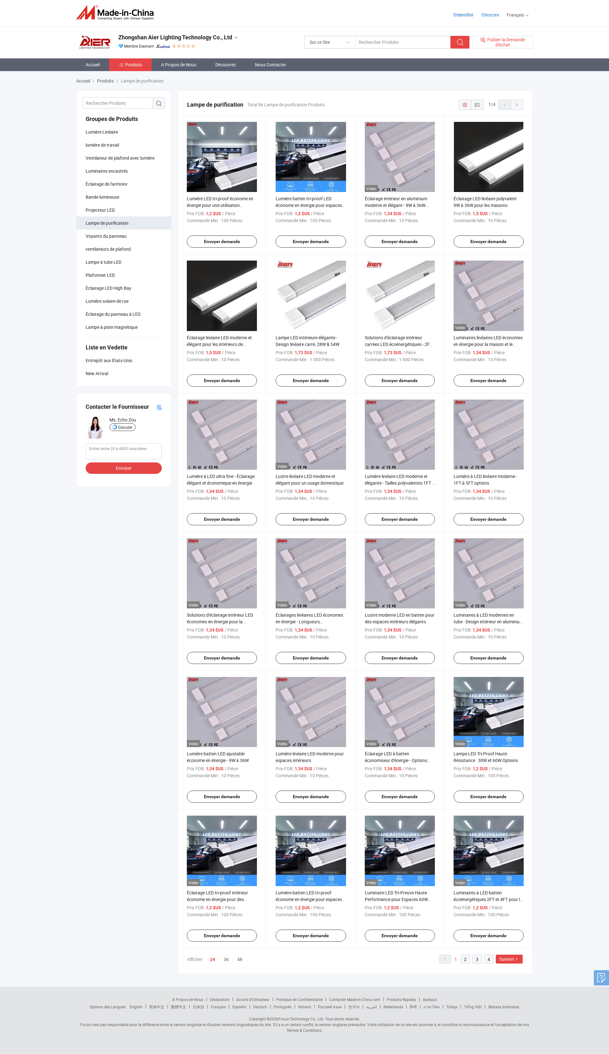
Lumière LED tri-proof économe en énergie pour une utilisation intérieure (220, 205)
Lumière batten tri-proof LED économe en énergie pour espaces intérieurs (309, 205)
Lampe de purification (107, 223)
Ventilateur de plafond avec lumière (120, 158)
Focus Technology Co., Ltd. (301, 1018)
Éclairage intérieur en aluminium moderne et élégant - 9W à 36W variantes (396, 205)
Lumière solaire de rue (107, 301)
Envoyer (124, 468)
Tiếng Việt (473, 1006)
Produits (133, 65)
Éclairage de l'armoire (106, 184)
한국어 (354, 1006)
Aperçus (430, 999)
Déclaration (220, 999)
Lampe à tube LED (103, 262)
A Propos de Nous (178, 65)
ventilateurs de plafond (108, 249)
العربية (371, 1006)
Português (282, 1006)
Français (218, 1006)
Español (239, 1006)
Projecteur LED (100, 210)
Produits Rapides (401, 999)
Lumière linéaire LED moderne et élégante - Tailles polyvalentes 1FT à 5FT (400, 483)
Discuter (125, 427)
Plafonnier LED (100, 275)
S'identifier (463, 15)
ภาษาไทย (431, 1006)
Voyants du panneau (106, 236)
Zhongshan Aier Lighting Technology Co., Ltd (175, 37)
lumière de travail (102, 145)
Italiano (304, 1006)
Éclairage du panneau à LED (113, 314)
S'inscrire (490, 15)
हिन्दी (413, 1006)
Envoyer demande (222, 241)
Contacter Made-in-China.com (354, 999)
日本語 (198, 1006)
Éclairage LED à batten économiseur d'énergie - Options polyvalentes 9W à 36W (396, 760)
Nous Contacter (270, 65)
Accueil (93, 65)
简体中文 (156, 1006)
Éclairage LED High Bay (108, 288)
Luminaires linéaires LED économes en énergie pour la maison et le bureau (488, 344)
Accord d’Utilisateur (253, 999)
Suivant (506, 959)
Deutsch (260, 1006)
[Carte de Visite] (159, 407)
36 (226, 959)
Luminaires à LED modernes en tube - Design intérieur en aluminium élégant (488, 621)
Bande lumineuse (102, 197)
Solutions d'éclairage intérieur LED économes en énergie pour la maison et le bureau (220, 621)
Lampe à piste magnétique (112, 327)
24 (212, 959)
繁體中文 (178, 1006)
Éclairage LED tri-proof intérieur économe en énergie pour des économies (217, 899)
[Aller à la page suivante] (517, 104)
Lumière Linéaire (102, 132)
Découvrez (225, 65)
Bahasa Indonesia (503, 1006)
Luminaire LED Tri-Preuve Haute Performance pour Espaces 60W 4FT (396, 899)
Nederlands (393, 1006)
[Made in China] (117, 12)
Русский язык (330, 1006)
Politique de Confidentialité (299, 999)
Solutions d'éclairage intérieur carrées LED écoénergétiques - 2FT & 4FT (398, 344)
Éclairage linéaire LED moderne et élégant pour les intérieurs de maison (219, 344)
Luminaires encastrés (107, 171)
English (136, 1006)
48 (239, 959)
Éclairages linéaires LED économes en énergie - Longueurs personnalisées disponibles (309, 621)
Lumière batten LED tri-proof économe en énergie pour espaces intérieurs (309, 899)
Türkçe (451, 1006)
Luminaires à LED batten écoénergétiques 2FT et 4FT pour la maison (488, 899)
